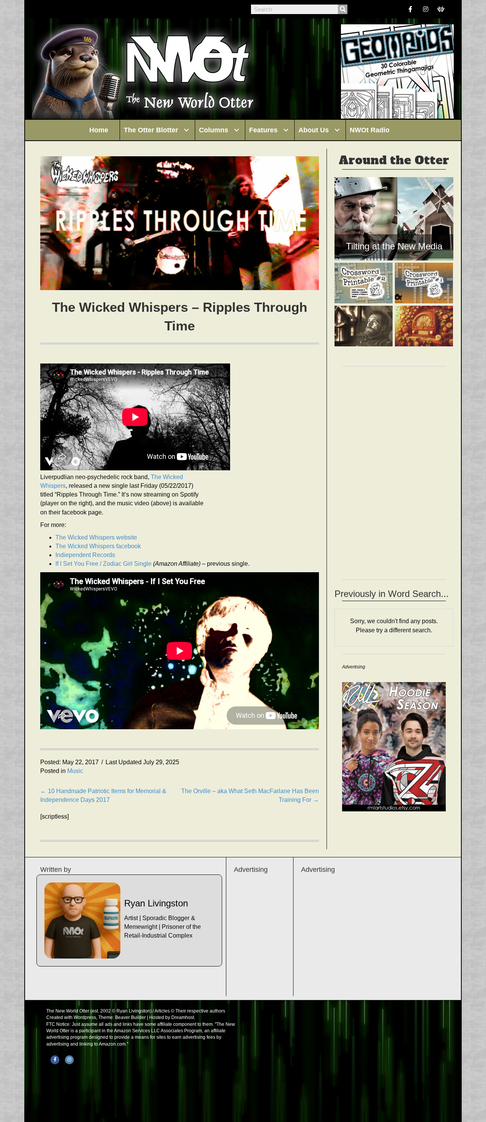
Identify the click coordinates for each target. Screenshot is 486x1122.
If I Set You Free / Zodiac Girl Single (103, 563)
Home (98, 130)
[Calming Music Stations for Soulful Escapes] (424, 326)
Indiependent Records (85, 555)
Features (263, 130)
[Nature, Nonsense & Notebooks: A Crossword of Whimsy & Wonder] (364, 283)
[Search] (342, 9)
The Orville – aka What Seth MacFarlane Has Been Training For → (250, 795)
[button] (186, 130)
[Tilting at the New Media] (394, 218)
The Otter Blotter (151, 130)
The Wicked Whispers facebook (98, 546)
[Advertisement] (373, 935)
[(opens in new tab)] (394, 746)
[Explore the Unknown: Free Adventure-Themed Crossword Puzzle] (424, 283)
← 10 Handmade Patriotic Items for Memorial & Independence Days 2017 (103, 795)
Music (75, 771)
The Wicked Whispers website (96, 537)
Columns (213, 130)
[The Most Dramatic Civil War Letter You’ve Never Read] (364, 326)
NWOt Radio (370, 130)
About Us (313, 130)
